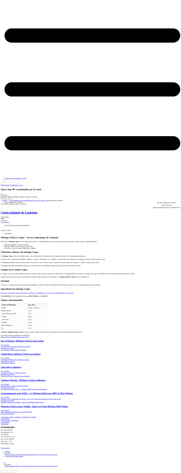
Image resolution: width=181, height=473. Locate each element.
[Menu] (92, 177)
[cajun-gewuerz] (166, 205)
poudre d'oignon (60, 293)
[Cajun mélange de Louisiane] (13, 202)
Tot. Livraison (5, 222)
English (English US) (33, 454)
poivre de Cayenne (21, 293)
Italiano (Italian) (15, 454)
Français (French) (52, 454)
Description (8, 233)
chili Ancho (31, 293)
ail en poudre (69, 293)
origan (49, 293)
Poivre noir (4, 293)
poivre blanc (11, 293)
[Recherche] (19, 183)
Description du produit (7, 348)
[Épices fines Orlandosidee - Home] (15, 178)
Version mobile (5, 448)
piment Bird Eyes (41, 293)
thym (52, 293)
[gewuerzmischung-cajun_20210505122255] (166, 207)
